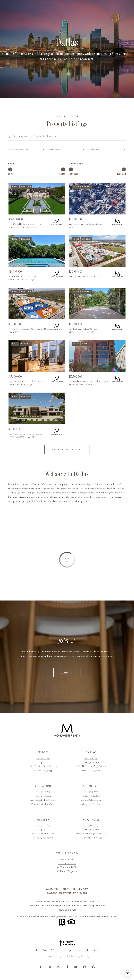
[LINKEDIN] (58, 967)
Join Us (67, 672)
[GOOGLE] (93, 967)
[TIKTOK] (67, 967)
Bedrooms (94, 149)
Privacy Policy (80, 956)
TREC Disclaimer (67, 909)
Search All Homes (67, 449)
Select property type (18, 149)
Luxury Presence (88, 950)
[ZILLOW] (84, 967)
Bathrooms (54, 149)
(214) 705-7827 (43, 757)
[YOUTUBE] (76, 967)
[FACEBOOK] (40, 967)
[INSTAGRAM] (49, 967)
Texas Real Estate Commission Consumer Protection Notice (67, 901)
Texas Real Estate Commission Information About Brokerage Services (67, 905)
